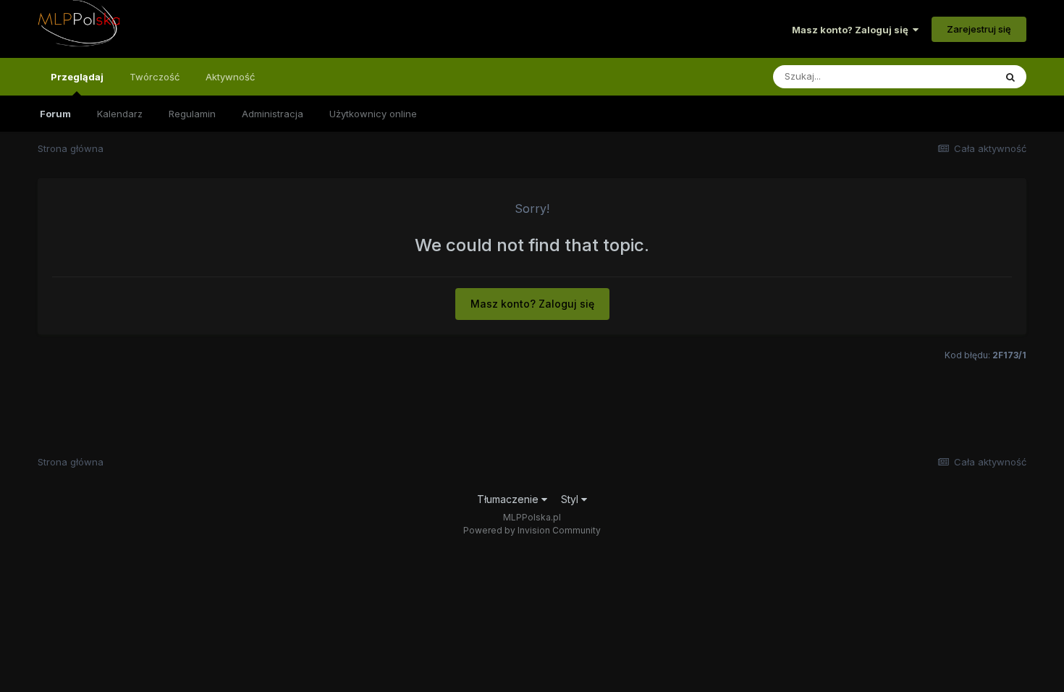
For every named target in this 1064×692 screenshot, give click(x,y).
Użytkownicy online (373, 113)
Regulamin (192, 113)
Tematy (958, 76)
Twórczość (155, 77)
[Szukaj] (1010, 76)
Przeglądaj (77, 77)
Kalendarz (120, 113)
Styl (571, 499)
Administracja (272, 113)
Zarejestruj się (979, 29)
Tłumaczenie (509, 499)
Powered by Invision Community (532, 530)
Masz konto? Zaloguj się (852, 29)
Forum (55, 113)
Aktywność (230, 77)
